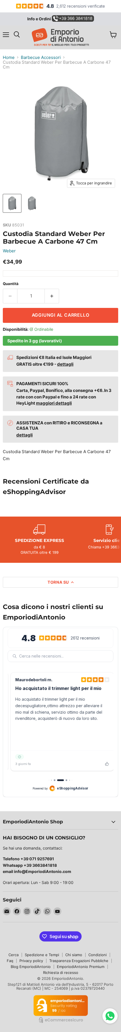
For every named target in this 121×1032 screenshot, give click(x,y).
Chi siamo (73, 954)
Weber (9, 250)
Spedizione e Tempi (42, 954)
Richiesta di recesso (60, 972)
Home (9, 57)
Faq (10, 960)
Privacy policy (31, 960)
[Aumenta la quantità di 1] (52, 296)
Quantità (11, 284)
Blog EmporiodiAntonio (31, 966)
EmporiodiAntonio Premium (80, 966)
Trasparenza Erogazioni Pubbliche (78, 960)
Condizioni (97, 954)
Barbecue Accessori (41, 57)
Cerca (13, 954)
